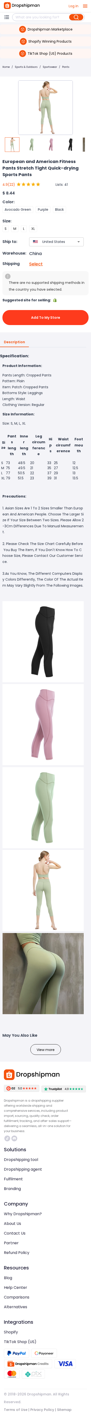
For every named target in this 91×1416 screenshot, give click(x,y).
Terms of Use (15, 1409)
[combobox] (49, 242)
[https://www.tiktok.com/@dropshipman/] (7, 1138)
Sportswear (50, 67)
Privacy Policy (42, 1409)
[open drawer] (85, 6)
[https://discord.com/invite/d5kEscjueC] (14, 1138)
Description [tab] (14, 342)
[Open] (78, 241)
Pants (65, 67)
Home (6, 67)
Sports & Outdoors (26, 67)
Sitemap (64, 1409)
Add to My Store (45, 317)
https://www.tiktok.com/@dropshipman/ (7, 1138)
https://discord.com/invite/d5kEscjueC (14, 1138)
